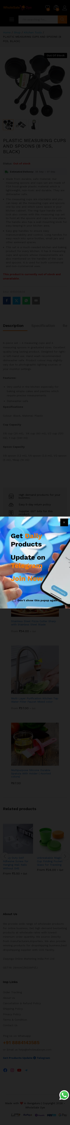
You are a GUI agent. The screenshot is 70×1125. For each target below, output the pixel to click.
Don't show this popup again (37, 600)
